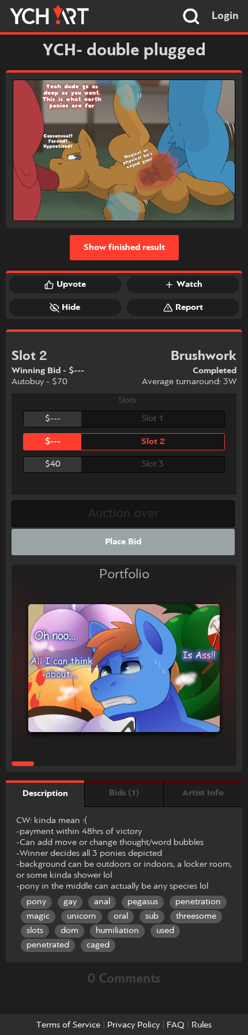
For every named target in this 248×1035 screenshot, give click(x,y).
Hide (71, 307)
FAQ (176, 1025)
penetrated (48, 945)
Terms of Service (68, 1025)
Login (225, 16)
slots (35, 930)
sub (152, 916)
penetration (198, 902)
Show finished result (124, 247)
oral (121, 916)
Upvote (71, 284)
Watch (189, 284)
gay (70, 902)
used (165, 930)
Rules (201, 1025)
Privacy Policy (133, 1025)
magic (38, 916)
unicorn (81, 916)
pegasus (142, 902)
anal (102, 902)
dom (69, 930)
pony (36, 902)
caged (98, 945)
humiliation (117, 930)
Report (189, 307)
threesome (196, 916)
